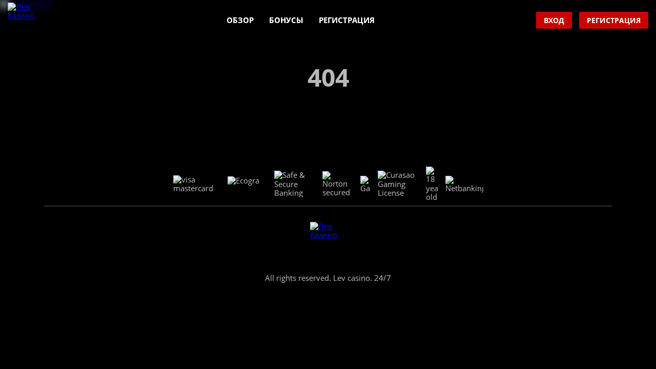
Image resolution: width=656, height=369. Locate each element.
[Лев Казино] (26, 21)
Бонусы (286, 20)
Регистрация (347, 20)
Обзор (240, 20)
